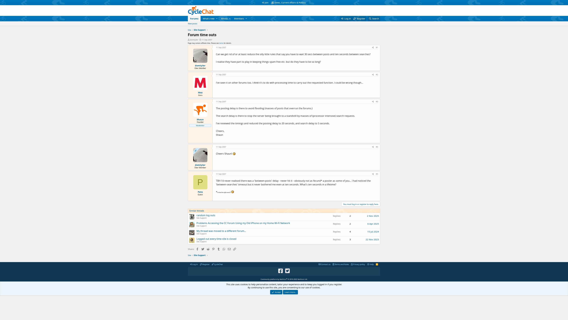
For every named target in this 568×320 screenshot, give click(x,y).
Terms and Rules (341, 264)
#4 (377, 147)
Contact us (325, 264)
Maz (200, 92)
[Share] (373, 47)
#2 (377, 74)
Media (224, 18)
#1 (377, 47)
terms (221, 43)
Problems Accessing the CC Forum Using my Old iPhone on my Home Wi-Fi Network (243, 223)
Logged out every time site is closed (216, 238)
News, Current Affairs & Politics (290, 2)
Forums (194, 18)
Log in (195, 264)
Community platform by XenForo (284, 279)
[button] (217, 18)
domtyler (194, 39)
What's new (208, 18)
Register (206, 264)
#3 (377, 101)
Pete (200, 191)
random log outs (205, 215)
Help (371, 264)
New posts (192, 23)
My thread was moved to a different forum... (221, 231)
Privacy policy (359, 264)
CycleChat (218, 264)
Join (266, 2)
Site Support (201, 218)
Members (239, 18)
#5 (377, 174)
